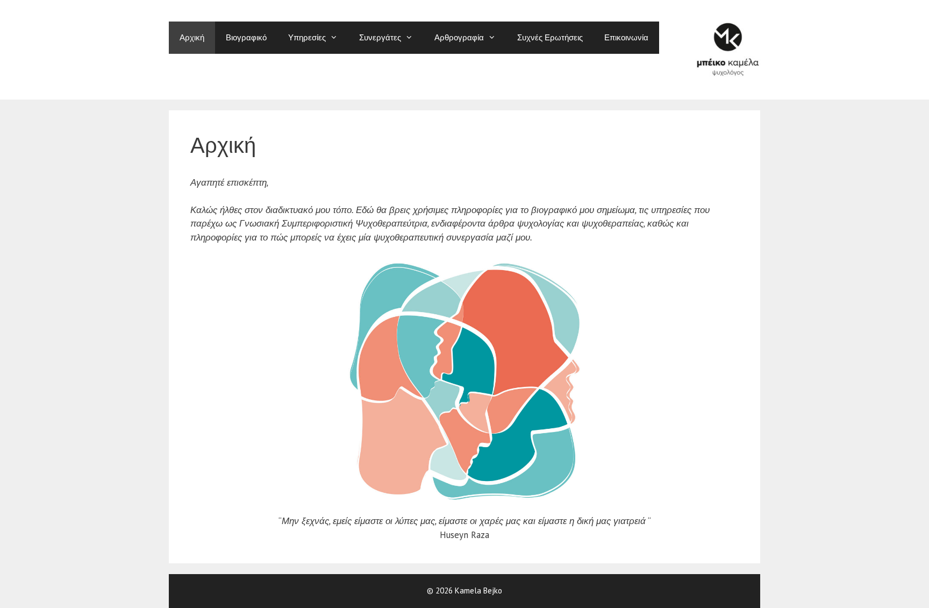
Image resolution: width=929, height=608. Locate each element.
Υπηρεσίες (307, 37)
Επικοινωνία (626, 37)
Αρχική (192, 37)
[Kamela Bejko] (728, 49)
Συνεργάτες (380, 37)
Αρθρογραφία (459, 37)
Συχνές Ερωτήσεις (550, 37)
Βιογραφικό (246, 37)
